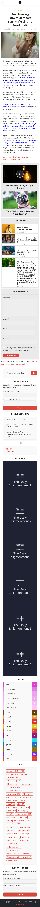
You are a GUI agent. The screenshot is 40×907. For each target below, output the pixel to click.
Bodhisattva (13, 787)
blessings (7, 157)
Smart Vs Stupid (19, 419)
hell (10, 814)
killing (23, 817)
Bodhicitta (27, 784)
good (25, 807)
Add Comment (31, 29)
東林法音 (9, 449)
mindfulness (13, 824)
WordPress (20, 904)
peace (11, 830)
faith (11, 804)
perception (24, 830)
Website (6, 338)
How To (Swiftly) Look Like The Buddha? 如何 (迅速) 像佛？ (27, 240)
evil (25, 801)
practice (12, 834)
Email (5, 329)
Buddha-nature (14, 791)
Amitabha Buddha (15, 771)
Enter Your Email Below (11, 399)
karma (11, 817)
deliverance (17, 157)
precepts (26, 834)
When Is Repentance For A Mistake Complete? (26, 229)
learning (11, 820)
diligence (26, 797)
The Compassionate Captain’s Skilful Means (19, 434)
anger (26, 774)
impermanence (24, 814)
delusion (12, 797)
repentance (26, 840)
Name (6, 319)
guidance (26, 157)
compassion (13, 794)
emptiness (12, 801)
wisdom (12, 860)
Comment (6, 298)
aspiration (12, 777)
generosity (12, 807)
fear (21, 804)
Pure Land (16, 159)
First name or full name (11, 391)
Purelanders (10, 451)
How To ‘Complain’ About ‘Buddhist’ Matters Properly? (26, 252)
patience (25, 827)
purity (26, 837)
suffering (12, 850)
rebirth (11, 840)
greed (11, 811)
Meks (25, 902)
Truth (28, 854)
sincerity (12, 844)
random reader (20, 29)
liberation (25, 820)
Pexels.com (33, 56)
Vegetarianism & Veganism (19, 857)
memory (7, 159)
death (28, 794)
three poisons (14, 854)
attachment (13, 781)
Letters (20, 11)
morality (12, 827)
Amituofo (12, 774)
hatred (23, 811)
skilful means (13, 847)
